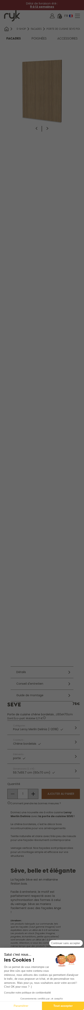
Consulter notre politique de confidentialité (27, 992)
